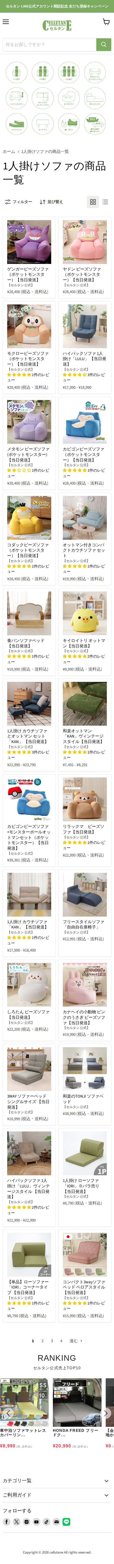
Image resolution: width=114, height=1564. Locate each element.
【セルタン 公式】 (20, 285)
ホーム (9, 151)
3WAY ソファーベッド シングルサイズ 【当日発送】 (28, 1101)
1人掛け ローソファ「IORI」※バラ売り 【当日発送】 (81, 1186)
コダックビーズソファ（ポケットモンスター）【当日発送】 (28, 550)
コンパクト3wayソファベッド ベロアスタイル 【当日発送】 (84, 1287)
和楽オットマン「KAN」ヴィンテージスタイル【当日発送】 (83, 736)
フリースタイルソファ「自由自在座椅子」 (83, 924)
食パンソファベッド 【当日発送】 (26, 643)
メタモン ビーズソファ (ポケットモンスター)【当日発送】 (28, 454)
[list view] (105, 202)
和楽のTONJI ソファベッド (83, 1099)
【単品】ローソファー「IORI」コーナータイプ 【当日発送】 (28, 1287)
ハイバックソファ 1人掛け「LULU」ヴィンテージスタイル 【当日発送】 (28, 1189)
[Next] (105, 1413)
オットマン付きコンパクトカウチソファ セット (84, 550)
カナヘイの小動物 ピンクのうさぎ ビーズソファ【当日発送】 (84, 1017)
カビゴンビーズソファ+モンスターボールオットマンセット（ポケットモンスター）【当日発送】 (29, 837)
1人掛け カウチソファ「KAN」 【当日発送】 (28, 924)
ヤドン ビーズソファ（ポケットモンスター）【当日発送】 (82, 274)
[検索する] (103, 44)
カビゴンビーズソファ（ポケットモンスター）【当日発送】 (83, 454)
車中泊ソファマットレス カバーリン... (23, 1432)
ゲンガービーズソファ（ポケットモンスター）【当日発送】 (28, 274)
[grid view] (93, 202)
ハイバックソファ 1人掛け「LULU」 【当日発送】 (84, 359)
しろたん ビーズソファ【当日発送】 (28, 1014)
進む (74, 1341)
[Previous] (8, 1413)
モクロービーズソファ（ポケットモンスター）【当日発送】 (28, 359)
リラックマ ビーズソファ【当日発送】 (83, 829)
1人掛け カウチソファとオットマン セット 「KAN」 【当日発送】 (28, 736)
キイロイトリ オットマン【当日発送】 (84, 643)
